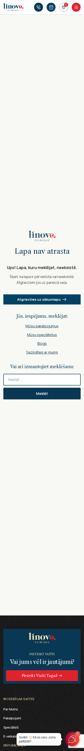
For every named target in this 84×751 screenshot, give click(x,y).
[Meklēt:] (42, 379)
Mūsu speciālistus (42, 334)
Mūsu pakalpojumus (42, 326)
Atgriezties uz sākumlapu (39, 299)
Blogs (42, 343)
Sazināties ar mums (42, 352)
